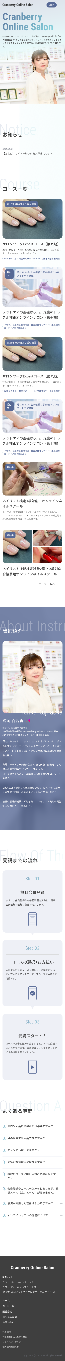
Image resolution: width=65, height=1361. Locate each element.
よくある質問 (9, 1316)
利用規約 (6, 1331)
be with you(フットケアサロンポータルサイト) (27, 1291)
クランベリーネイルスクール (18, 1287)
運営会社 (7, 1311)
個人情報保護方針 (10, 1346)
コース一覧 (8, 1306)
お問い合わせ (9, 1322)
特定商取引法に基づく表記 (14, 1336)
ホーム (6, 1300)
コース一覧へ (47, 584)
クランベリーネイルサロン (16, 1282)
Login (51, 4)
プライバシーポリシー (12, 1341)
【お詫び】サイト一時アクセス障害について (27, 153)
